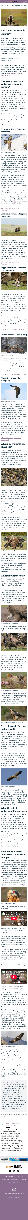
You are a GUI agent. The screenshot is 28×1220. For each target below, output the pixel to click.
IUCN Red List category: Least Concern (13, 374)
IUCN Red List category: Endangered (12, 329)
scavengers (18, 579)
